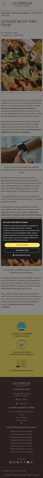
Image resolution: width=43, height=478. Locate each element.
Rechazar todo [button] (22, 250)
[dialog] (21, 239)
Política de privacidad (21, 240)
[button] (21, 255)
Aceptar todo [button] (22, 245)
